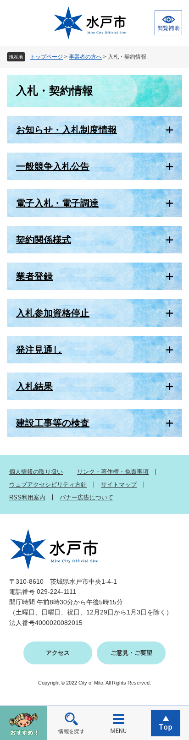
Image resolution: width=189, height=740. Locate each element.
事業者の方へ (85, 57)
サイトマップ (119, 485)
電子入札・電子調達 (57, 203)
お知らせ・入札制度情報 (66, 130)
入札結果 (34, 386)
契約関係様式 (43, 240)
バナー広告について (86, 497)
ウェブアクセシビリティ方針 (48, 485)
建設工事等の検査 (52, 423)
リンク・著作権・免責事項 (113, 472)
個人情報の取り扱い (36, 472)
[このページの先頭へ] (165, 723)
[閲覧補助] (168, 23)
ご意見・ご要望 (131, 652)
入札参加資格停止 (52, 313)
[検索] (70, 723)
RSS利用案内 (27, 497)
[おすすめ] (23, 723)
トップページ (46, 57)
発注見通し (39, 350)
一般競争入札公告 (52, 166)
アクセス (58, 652)
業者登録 (34, 276)
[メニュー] (118, 723)
